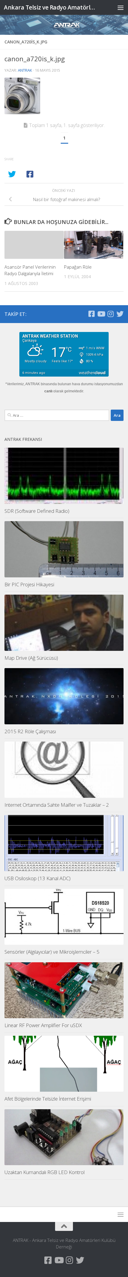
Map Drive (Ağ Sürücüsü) (31, 657)
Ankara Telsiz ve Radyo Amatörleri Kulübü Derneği (50, 7)
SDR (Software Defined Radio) (36, 510)
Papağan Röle (78, 267)
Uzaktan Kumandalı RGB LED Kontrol (44, 1172)
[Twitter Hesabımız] (120, 313)
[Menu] (120, 7)
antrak (25, 70)
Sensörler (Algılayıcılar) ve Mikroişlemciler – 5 (51, 951)
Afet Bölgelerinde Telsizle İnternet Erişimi (47, 1098)
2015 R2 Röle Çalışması (30, 731)
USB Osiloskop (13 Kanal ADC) (37, 878)
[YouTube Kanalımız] (100, 313)
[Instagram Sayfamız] (110, 313)
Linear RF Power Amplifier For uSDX (43, 1025)
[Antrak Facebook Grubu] (91, 313)
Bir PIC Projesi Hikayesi (29, 584)
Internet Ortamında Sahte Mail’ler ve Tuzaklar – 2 (56, 804)
